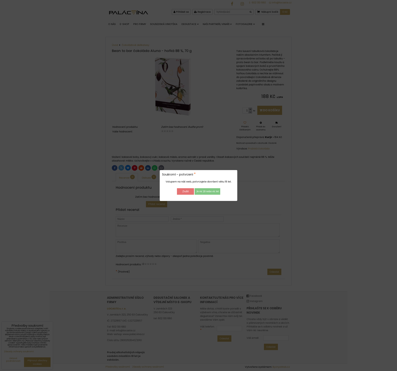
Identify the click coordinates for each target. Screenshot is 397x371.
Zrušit (185, 191)
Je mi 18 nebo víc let (207, 191)
